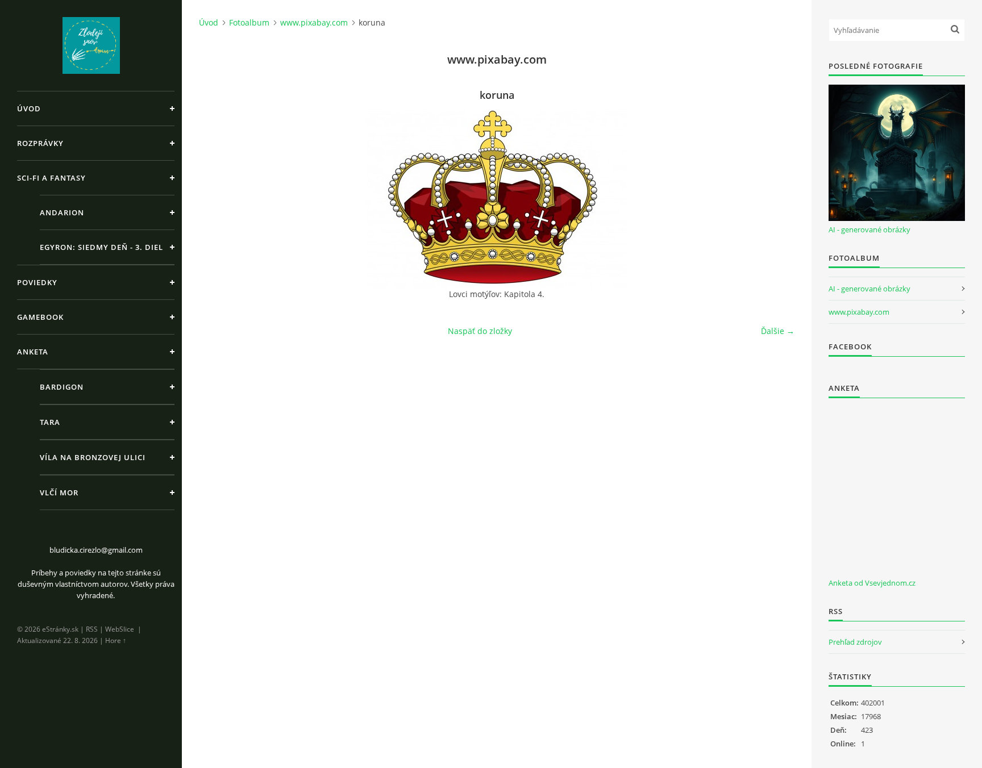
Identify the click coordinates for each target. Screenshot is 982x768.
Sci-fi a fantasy (51, 178)
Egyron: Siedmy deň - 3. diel (101, 247)
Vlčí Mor (59, 492)
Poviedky (37, 282)
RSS (92, 629)
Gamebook (40, 317)
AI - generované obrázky (869, 229)
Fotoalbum (249, 22)
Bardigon (62, 387)
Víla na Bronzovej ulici (92, 457)
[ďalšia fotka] (776, 200)
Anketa (32, 352)
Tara (50, 422)
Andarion (62, 212)
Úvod (29, 108)
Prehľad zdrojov (855, 642)
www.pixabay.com (314, 22)
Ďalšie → (777, 330)
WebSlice (119, 629)
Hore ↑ (115, 640)
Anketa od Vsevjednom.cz (872, 583)
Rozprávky (40, 143)
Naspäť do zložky (480, 330)
